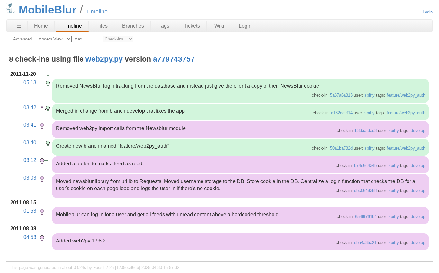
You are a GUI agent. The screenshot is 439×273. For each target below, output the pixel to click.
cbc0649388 (365, 190)
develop (418, 130)
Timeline (72, 26)
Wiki (219, 26)
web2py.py (104, 59)
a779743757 (174, 59)
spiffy (369, 95)
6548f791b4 (366, 216)
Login (428, 12)
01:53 (29, 211)
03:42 (29, 107)
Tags (163, 26)
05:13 (29, 82)
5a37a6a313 (341, 95)
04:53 (29, 237)
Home (41, 26)
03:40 (29, 142)
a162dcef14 (342, 112)
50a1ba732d (341, 148)
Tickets (192, 26)
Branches (133, 26)
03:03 (29, 178)
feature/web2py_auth (406, 95)
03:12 (29, 160)
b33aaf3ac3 (366, 130)
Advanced (22, 39)
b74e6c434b (365, 165)
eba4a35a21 (365, 242)
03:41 (29, 125)
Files (102, 26)
